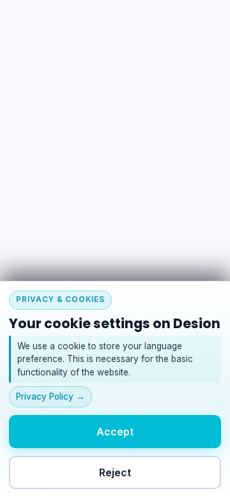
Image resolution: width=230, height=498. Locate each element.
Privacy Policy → (50, 396)
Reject (115, 472)
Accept (115, 431)
